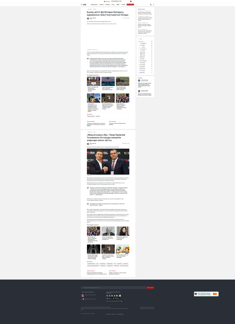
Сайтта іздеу (150, 287)
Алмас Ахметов (93, 17)
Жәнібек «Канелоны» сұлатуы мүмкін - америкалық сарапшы (118, 273)
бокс (97, 263)
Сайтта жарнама (120, 314)
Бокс (113, 4)
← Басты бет (89, 9)
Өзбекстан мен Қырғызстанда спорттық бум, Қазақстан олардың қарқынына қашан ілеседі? (144, 85)
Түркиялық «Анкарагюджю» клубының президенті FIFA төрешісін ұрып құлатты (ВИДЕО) (96, 124)
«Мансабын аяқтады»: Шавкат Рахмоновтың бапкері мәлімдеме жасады (144, 25)
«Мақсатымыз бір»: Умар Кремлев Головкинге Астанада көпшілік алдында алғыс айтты (145, 32)
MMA (118, 4)
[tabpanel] (145, 57)
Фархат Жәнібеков (91, 116)
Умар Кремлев (109, 263)
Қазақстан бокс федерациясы (93, 265)
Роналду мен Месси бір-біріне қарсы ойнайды (117, 124)
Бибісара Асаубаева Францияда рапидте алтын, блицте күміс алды (145, 13)
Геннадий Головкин (91, 263)
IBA (114, 263)
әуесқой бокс (103, 265)
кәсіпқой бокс (102, 263)
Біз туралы (108, 314)
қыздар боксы (110, 265)
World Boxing (116, 265)
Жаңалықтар (94, 4)
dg (121, 301)
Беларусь (98, 116)
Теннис (123, 4)
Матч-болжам (130, 4)
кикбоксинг (126, 263)
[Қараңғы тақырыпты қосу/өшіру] (153, 5)
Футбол (101, 4)
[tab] (140, 39)
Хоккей (107, 4)
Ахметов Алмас (144, 80)
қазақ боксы (119, 263)
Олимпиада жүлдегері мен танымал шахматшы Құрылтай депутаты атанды (145, 19)
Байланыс (113, 314)
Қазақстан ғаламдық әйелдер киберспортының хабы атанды (144, 94)
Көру (215, 293)
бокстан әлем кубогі (124, 265)
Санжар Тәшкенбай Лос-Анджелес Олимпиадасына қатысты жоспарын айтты (97, 273)
